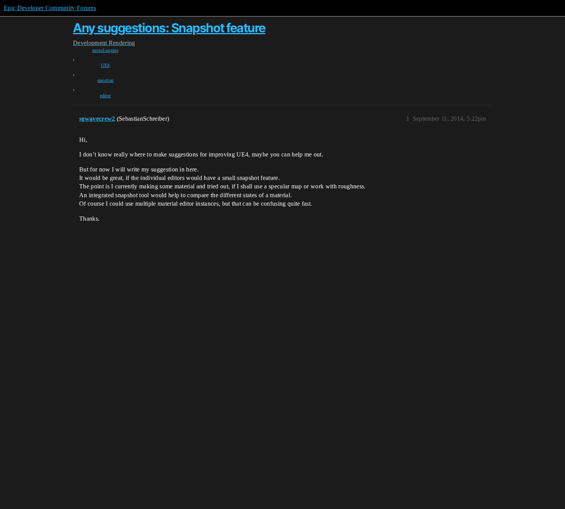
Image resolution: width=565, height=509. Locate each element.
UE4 (105, 65)
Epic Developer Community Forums (50, 8)
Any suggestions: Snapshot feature (169, 27)
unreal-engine (105, 50)
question (105, 80)
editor (105, 95)
